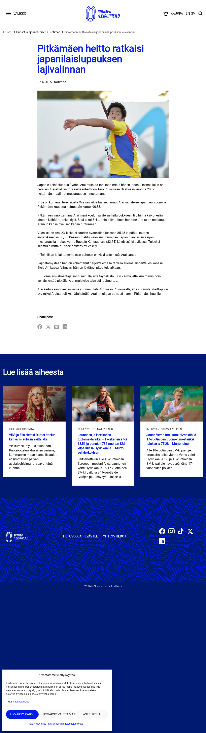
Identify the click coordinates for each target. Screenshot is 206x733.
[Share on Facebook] (39, 327)
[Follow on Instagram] (171, 531)
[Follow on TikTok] (181, 531)
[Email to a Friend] (56, 327)
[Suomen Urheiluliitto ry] (103, 13)
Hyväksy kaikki (22, 714)
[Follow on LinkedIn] (162, 541)
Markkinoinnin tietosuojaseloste (65, 723)
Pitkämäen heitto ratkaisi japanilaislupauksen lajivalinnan (100, 32)
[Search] (200, 13)
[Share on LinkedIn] (65, 327)
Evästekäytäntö (37, 723)
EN (188, 13)
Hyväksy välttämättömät (58, 714)
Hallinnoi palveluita (18, 701)
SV (193, 13)
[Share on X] (48, 327)
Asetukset (92, 714)
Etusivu (7, 32)
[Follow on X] (190, 531)
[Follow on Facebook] (162, 531)
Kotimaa (55, 32)
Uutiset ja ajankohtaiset (31, 32)
